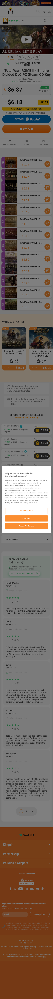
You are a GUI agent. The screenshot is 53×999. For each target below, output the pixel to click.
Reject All (26, 518)
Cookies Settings (26, 511)
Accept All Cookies (26, 526)
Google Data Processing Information (24, 503)
